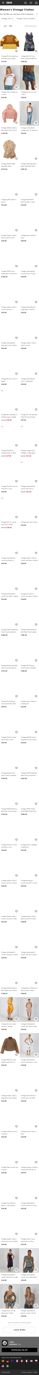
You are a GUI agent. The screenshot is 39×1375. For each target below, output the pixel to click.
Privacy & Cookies (27, 1372)
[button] (3, 1361)
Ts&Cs (35, 1372)
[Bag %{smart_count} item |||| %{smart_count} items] (36, 2)
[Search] (25, 2)
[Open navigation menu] (3, 2)
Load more (19, 1330)
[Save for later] (16, 51)
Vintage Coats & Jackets (25, 18)
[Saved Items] (31, 2)
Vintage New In (7, 18)
